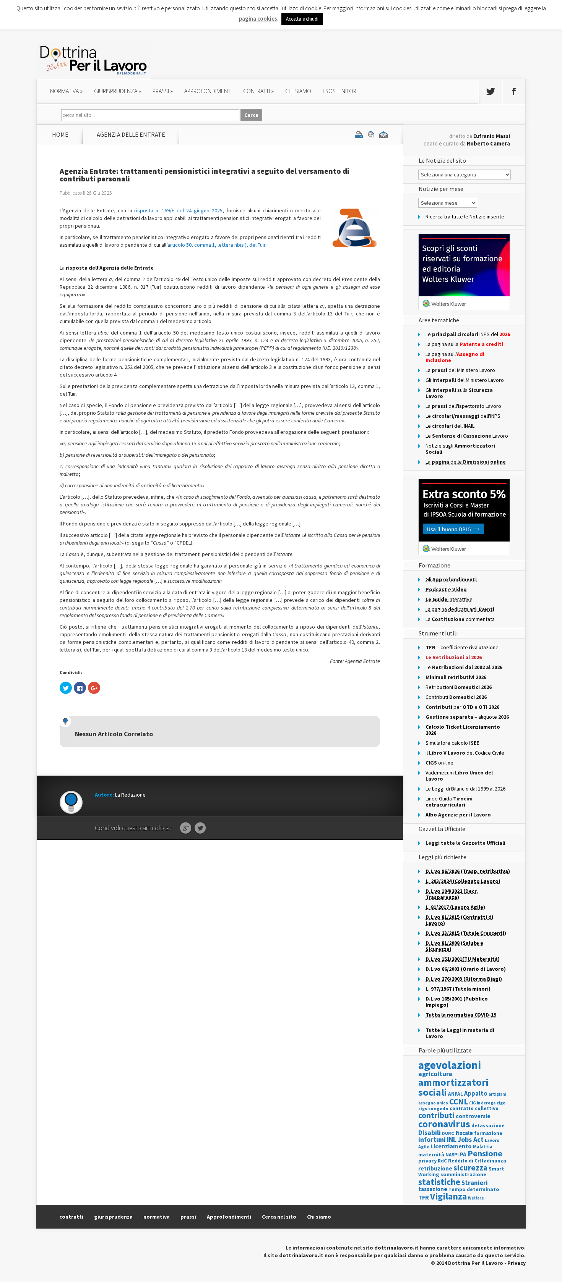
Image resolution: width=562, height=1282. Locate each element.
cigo (501, 1103)
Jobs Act (471, 1139)
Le (464, 667)
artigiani (497, 1094)
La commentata (460, 619)
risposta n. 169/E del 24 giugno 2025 (178, 210)
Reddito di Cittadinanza (477, 1161)
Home (60, 134)
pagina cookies (258, 18)
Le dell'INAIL (450, 425)
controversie (473, 1116)
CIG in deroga (482, 1103)
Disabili (429, 1132)
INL (451, 1139)
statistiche (439, 1181)
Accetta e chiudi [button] (302, 19)
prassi (163, 91)
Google (186, 828)
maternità (431, 1154)
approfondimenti (208, 91)
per (462, 706)
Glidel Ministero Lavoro (465, 380)
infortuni (432, 1139)
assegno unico (433, 1103)
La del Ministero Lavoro (460, 370)
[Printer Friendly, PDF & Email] (371, 134)
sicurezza (470, 1167)
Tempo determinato (473, 1189)
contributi (436, 1115)
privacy (427, 1160)
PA (463, 1154)
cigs (422, 1108)
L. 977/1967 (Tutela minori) (458, 988)
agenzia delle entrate (131, 134)
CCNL (458, 1101)
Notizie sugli (460, 448)
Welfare (476, 1198)
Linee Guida (449, 801)
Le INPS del (468, 334)
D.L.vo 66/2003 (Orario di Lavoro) (466, 968)
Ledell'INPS (463, 415)
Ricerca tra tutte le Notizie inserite (465, 216)
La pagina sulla (464, 344)
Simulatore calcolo (452, 742)
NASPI (452, 1154)
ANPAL (455, 1094)
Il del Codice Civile (465, 752)
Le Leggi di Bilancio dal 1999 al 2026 (465, 788)
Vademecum (459, 775)
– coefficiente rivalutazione (462, 647)
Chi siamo (298, 91)
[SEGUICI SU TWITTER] (490, 91)
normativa (66, 91)
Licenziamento (451, 1146)
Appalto (475, 1094)
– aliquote (467, 716)
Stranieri (474, 1183)
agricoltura (435, 1073)
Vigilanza (448, 1196)
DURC (448, 1133)
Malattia (482, 1146)
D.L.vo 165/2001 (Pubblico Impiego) (457, 1001)
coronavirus (444, 1124)
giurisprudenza (117, 91)
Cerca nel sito (279, 1216)
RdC (442, 1161)
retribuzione (435, 1168)
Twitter (200, 828)
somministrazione (463, 1174)
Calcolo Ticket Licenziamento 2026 (463, 729)
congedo (438, 1108)
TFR (423, 1197)
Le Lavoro (467, 435)
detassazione (488, 1125)
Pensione (485, 1153)
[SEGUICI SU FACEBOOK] (513, 91)
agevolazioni (449, 1065)
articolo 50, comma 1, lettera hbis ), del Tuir (216, 244)
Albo (458, 814)
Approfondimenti (229, 1216)
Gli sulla (459, 392)
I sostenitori (340, 91)
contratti (258, 91)
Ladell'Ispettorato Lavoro (463, 406)
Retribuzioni (459, 687)
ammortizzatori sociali (453, 1087)
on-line (439, 762)
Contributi (456, 697)
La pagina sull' (455, 357)
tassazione (432, 1189)
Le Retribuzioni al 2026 (454, 657)
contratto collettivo (474, 1108)
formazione (488, 1133)
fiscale (464, 1133)
